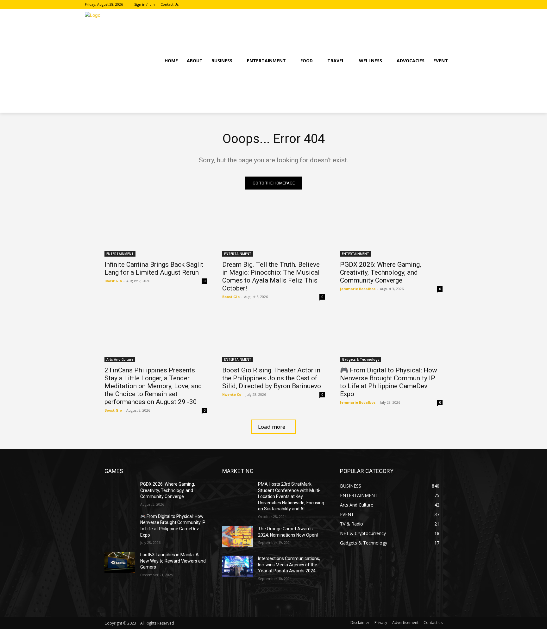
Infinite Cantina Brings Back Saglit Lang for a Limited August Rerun (153, 268)
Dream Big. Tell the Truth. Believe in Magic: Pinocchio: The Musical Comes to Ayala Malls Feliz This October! (271, 276)
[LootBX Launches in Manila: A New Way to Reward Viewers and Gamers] (119, 562)
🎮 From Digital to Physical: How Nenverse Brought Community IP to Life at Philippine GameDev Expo (388, 382)
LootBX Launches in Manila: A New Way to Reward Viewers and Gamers (173, 561)
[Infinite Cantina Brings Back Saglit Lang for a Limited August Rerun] (155, 231)
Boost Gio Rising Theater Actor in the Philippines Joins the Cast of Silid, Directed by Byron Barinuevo (271, 378)
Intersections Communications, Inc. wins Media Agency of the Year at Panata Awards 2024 (289, 564)
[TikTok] (458, 4)
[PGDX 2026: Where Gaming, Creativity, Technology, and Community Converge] (391, 231)
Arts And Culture (119, 359)
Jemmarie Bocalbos (357, 288)
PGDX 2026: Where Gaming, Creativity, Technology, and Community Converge (380, 272)
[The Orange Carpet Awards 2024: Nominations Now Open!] (237, 536)
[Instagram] (449, 4)
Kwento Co (231, 394)
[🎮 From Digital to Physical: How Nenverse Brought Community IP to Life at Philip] (391, 336)
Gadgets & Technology (360, 359)
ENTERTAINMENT (120, 254)
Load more (271, 426)
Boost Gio (113, 280)
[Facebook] (441, 4)
